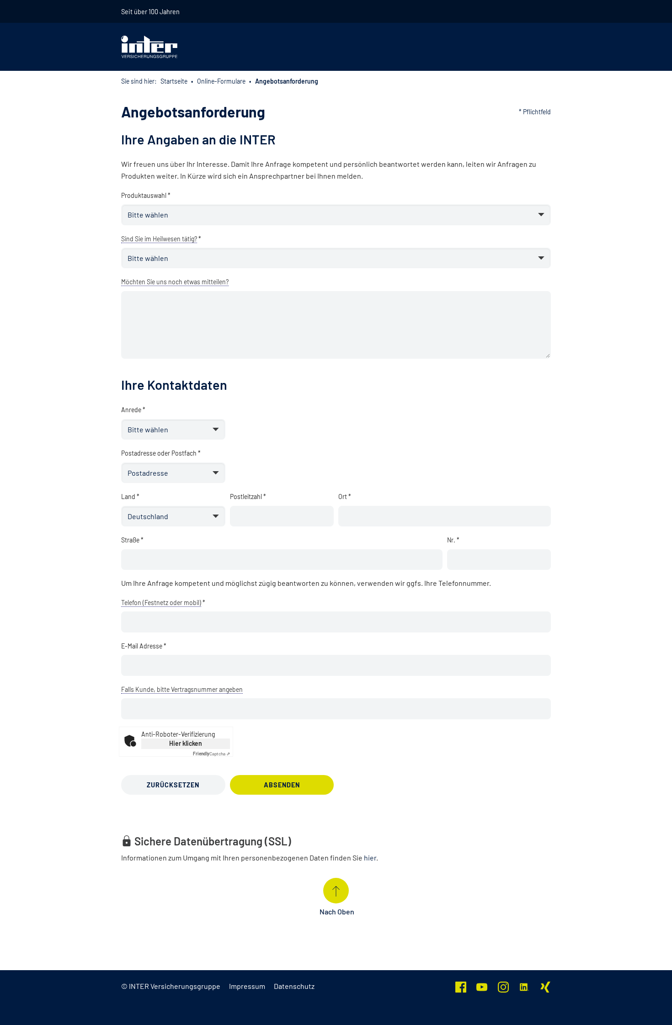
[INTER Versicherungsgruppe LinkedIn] (524, 986)
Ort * (344, 496)
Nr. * (453, 540)
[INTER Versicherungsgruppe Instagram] (503, 986)
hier (370, 857)
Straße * (132, 540)
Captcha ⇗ (211, 753)
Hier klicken (185, 743)
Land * (130, 496)
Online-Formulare (221, 81)
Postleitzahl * (248, 496)
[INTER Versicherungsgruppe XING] (545, 986)
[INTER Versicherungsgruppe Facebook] (460, 986)
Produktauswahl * (146, 195)
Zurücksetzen (173, 785)
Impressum (247, 986)
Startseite (173, 81)
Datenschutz (294, 986)
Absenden (282, 785)
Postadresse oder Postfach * (161, 453)
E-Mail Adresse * (143, 646)
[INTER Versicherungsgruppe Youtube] (481, 986)
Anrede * (133, 410)
